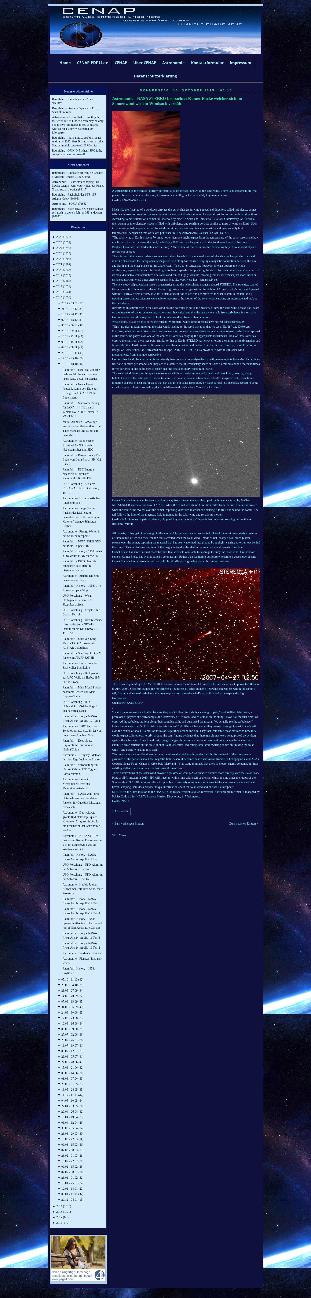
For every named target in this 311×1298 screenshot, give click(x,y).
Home (65, 62)
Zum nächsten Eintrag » (243, 823)
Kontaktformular (207, 62)
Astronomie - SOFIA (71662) (70, 203)
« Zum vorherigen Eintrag (128, 823)
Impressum (240, 62)
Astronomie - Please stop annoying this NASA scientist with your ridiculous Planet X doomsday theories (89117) (78, 185)
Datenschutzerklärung (155, 76)
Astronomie (173, 62)
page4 (162, 1293)
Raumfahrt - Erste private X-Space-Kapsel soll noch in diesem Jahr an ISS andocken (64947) (77, 212)
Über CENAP (144, 62)
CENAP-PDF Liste (92, 62)
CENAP (121, 62)
